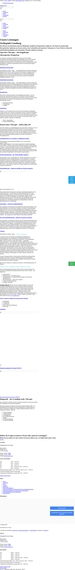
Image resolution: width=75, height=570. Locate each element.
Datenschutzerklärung (8, 488)
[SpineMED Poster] (19, 312)
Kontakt (5, 485)
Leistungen (5, 482)
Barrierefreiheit (6, 493)
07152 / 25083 (7, 0)
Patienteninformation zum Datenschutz (12, 492)
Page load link (3, 568)
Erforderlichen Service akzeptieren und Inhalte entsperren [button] (61, 513)
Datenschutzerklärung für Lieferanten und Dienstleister (15, 490)
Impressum (5, 486)
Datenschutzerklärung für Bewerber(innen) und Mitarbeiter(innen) (18, 489)
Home (4, 481)
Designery (46, 530)
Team (4, 484)
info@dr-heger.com (19, 0)
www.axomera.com (14, 295)
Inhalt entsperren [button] (62, 508)
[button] (6, 67)
